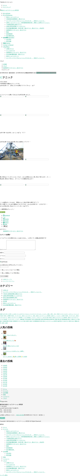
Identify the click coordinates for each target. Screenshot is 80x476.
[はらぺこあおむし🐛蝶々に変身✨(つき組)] (4, 355)
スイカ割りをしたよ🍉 (9, 340)
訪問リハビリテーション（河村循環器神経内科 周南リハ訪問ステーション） (28, 22)
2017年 (5, 382)
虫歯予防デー (60, 321)
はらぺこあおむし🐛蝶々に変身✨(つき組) (15, 356)
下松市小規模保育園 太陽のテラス (12, 294)
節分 (41, 321)
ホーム (5, 5)
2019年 (5, 378)
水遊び (30, 321)
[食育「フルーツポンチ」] (4, 333)
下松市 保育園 (6, 315)
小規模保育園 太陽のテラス (14, 24)
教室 (7, 32)
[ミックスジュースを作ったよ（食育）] (4, 349)
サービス (5, 391)
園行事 (59, 319)
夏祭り (69, 319)
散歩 (25, 321)
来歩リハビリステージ (12, 17)
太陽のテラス (10, 49)
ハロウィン (70, 314)
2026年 (5, 365)
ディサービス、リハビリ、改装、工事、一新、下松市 (47, 314)
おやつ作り (5, 314)
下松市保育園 (28, 319)
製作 (70, 321)
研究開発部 (9, 34)
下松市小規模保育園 (35, 319)
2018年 (5, 380)
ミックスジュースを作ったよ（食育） (13, 351)
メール (2, 256)
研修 (4, 394)
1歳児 (1, 314)
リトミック (76, 314)
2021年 (5, 375)
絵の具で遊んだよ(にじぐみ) (11, 346)
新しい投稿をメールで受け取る (10, 273)
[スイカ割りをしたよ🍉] (4, 339)
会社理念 (8, 39)
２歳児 (6, 323)
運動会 (76, 321)
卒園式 (56, 319)
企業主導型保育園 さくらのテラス (15, 26)
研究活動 (8, 41)
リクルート (6, 396)
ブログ (5, 398)
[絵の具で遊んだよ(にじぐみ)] (4, 344)
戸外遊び (11, 321)
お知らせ (5, 290)
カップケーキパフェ (8, 281)
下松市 (1, 315)
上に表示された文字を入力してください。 (12, 265)
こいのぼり (14, 314)
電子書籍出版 (10, 36)
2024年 (5, 369)
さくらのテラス (10, 50)
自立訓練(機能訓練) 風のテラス (15, 54)
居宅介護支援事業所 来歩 (10, 297)
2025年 (5, 367)
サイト (2, 259)
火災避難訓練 (36, 321)
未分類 (5, 301)
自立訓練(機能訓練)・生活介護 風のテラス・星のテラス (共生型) (25, 28)
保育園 (50, 319)
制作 (53, 319)
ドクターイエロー (64, 314)
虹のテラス (66, 321)
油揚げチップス (7, 279)
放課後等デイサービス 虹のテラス (16, 30)
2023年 (5, 371)
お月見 (9, 314)
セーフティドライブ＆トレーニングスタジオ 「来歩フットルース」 (25, 21)
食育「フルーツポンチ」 (10, 335)
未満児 (27, 321)
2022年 (5, 373)
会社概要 (5, 393)
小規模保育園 (5, 321)
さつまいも (27, 314)
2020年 (5, 376)
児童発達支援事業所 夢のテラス (15, 19)
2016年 (5, 384)
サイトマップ (7, 7)
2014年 (5, 386)
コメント (3, 249)
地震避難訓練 (64, 319)
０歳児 (2, 323)
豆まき (72, 321)
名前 (2, 252)
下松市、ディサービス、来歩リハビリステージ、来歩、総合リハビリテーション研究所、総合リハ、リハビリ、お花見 (38, 315)
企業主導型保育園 (45, 319)
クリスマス (32, 314)
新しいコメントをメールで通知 (10, 270)
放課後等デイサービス (18, 321)
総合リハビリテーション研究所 (50, 321)
